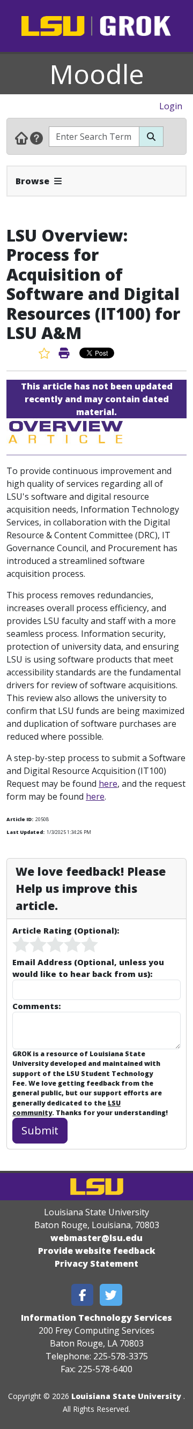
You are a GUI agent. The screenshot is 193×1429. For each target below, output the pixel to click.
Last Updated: (25, 832)
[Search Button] (151, 136)
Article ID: (19, 819)
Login (170, 106)
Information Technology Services (96, 1317)
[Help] (36, 138)
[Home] (21, 138)
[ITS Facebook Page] (82, 1295)
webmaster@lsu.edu (96, 1238)
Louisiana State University (126, 1396)
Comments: (36, 1006)
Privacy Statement (96, 1263)
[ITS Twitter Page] (111, 1295)
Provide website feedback (96, 1251)
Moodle (96, 74)
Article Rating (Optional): (65, 930)
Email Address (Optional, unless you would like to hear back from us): (88, 968)
